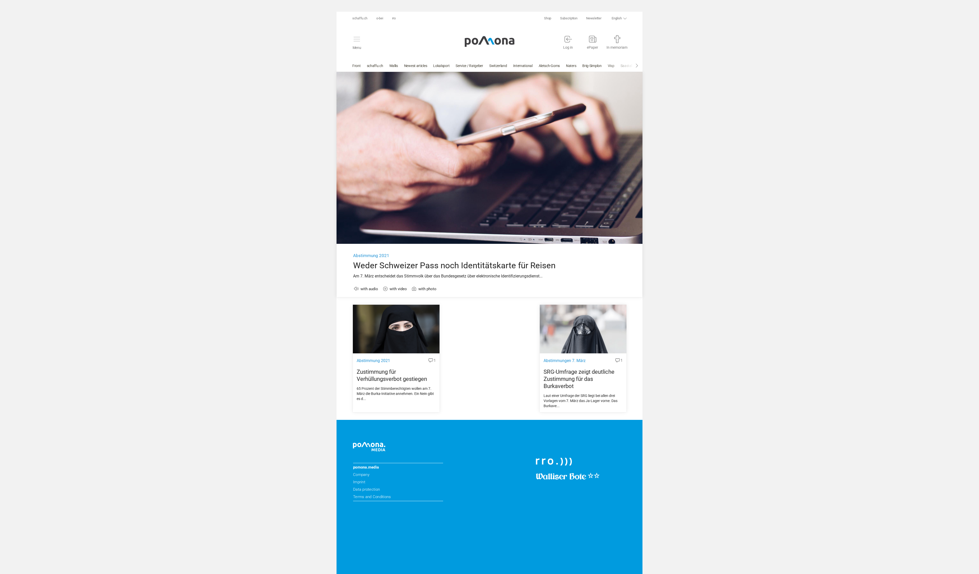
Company (361, 474)
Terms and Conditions (372, 497)
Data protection (366, 489)
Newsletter (593, 18)
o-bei (379, 18)
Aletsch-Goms (549, 66)
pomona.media (366, 467)
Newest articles (415, 66)
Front (356, 66)
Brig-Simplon (591, 66)
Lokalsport (441, 66)
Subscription (568, 18)
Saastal (626, 66)
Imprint (359, 482)
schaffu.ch (359, 18)
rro (394, 18)
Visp (611, 66)
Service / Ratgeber (469, 66)
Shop (547, 18)
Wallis (393, 66)
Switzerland (498, 66)
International (523, 66)
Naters (571, 66)
